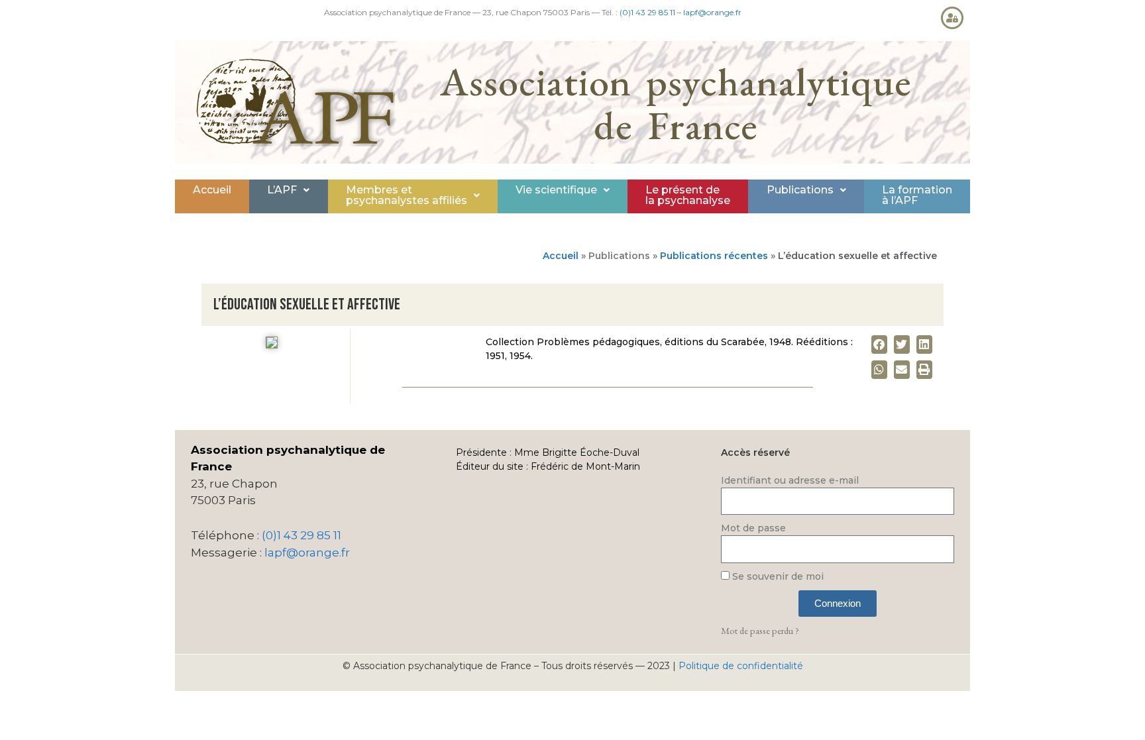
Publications (800, 190)
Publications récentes (714, 256)
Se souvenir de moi (777, 576)
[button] (288, 190)
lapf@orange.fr (712, 12)
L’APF (282, 190)
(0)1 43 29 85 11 (647, 12)
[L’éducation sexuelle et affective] (272, 345)
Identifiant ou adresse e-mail (790, 480)
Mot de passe (753, 528)
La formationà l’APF (917, 195)
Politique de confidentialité (741, 666)
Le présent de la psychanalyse (687, 195)
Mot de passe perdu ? (760, 630)
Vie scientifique (556, 190)
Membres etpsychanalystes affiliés (406, 195)
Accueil (212, 190)
